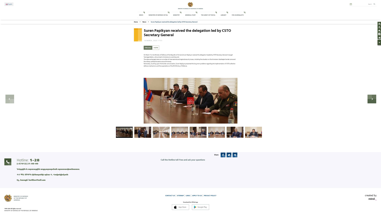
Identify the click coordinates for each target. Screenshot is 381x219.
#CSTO (156, 48)
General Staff (190, 15)
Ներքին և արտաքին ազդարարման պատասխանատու (48, 169)
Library (223, 15)
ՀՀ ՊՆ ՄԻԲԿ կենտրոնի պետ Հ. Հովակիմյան (42, 174)
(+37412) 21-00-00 (27, 163)
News (141, 15)
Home (136, 22)
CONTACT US (170, 196)
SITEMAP (180, 196)
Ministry (176, 15)
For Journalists (238, 15)
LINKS (188, 196)
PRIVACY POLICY (210, 196)
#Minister (148, 48)
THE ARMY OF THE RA (208, 15)
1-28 (34, 160)
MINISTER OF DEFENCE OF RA (158, 15)
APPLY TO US (197, 196)
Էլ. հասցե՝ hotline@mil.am (31, 180)
